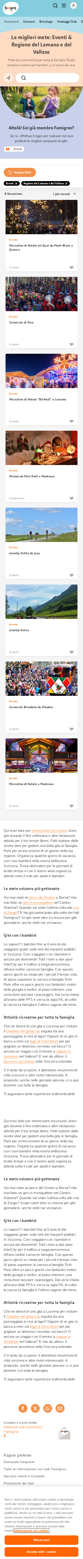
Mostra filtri (22, 172)
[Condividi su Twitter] (35, 1408)
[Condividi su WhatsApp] (47, 1408)
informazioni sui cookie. (31, 1530)
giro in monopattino (38, 902)
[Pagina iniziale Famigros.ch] (11, 8)
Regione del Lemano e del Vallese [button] (44, 183)
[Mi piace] (71, 267)
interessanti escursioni (49, 831)
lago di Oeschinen (44, 1041)
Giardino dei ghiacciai (23, 1031)
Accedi (17, 149)
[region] (41, 1522)
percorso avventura (19, 1061)
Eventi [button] (10, 183)
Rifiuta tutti (41, 1540)
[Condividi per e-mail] (60, 1408)
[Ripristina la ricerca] (72, 77)
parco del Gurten (42, 897)
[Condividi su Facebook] (22, 1408)
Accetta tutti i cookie (41, 1552)
